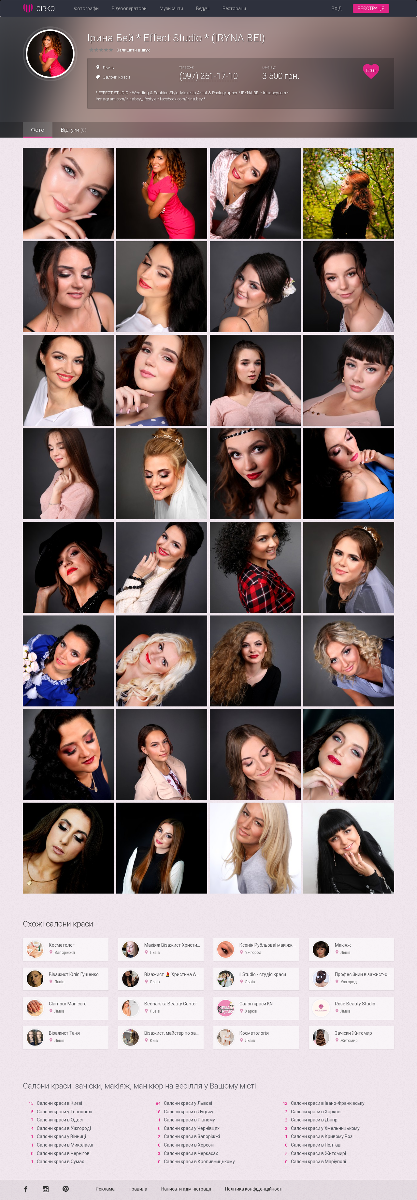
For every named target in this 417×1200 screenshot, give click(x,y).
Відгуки (73, 129)
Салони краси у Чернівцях (192, 1128)
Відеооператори (129, 8)
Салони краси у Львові (188, 1103)
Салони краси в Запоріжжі (192, 1136)
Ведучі (202, 8)
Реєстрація (371, 8)
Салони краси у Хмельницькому (325, 1128)
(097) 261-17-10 (208, 76)
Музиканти (171, 8)
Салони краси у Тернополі (64, 1111)
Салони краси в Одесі (60, 1119)
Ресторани (234, 8)
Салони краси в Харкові (316, 1111)
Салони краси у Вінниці (61, 1136)
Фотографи (86, 8)
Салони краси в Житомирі (318, 1153)
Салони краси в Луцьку (188, 1111)
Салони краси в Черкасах (191, 1153)
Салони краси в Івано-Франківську (328, 1103)
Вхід (336, 8)
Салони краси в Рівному (189, 1119)
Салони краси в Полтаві (316, 1145)
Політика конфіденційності (253, 1189)
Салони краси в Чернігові (64, 1153)
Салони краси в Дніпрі (314, 1119)
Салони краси (116, 77)
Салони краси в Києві (59, 1103)
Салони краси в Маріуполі (318, 1161)
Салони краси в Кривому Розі (322, 1136)
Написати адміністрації (186, 1189)
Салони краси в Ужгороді (64, 1128)
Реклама (105, 1189)
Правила (138, 1189)
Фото (37, 129)
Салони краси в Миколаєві (65, 1145)
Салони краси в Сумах (60, 1161)
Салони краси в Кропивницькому (199, 1161)
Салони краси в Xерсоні (189, 1145)
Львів (108, 67)
